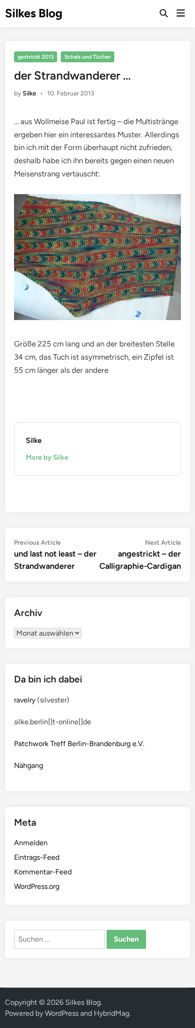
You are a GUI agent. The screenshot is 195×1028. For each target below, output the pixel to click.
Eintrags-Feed (36, 857)
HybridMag (111, 1013)
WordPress (61, 1013)
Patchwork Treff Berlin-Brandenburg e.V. (79, 743)
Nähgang (28, 765)
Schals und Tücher (87, 57)
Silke (29, 93)
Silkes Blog (34, 13)
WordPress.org (36, 886)
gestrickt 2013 (36, 57)
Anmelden (31, 842)
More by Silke (47, 457)
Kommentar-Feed (43, 872)
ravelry (24, 700)
